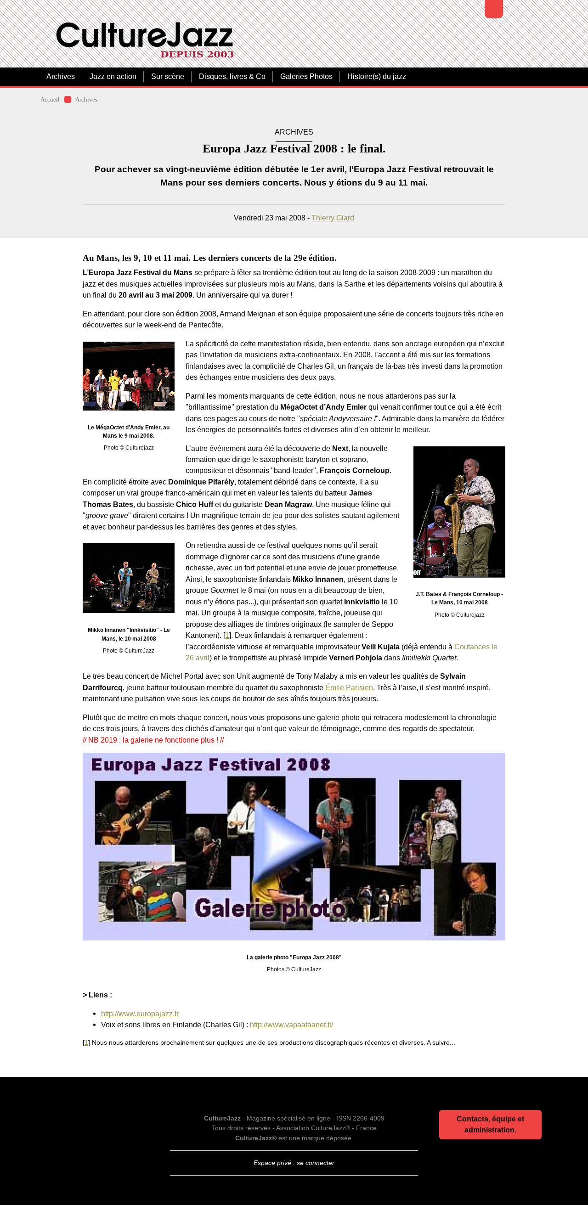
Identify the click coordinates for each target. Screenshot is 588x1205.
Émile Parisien (349, 687)
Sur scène (167, 76)
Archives (60, 76)
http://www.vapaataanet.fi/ (291, 1024)
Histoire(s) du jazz (376, 76)
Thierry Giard (332, 218)
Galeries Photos (306, 76)
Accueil (50, 99)
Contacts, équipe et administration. (490, 1124)
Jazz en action (113, 76)
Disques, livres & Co (232, 76)
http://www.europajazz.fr (140, 1013)
